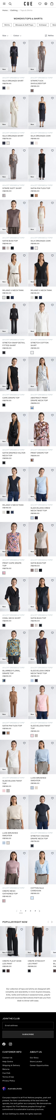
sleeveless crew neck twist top (40, 509)
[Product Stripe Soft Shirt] (14, 164)
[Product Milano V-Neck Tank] (14, 269)
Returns (5, 1069)
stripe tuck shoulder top (38, 82)
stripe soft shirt (12, 188)
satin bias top (10, 241)
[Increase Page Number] (39, 911)
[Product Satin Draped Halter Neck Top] (14, 429)
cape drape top (10, 397)
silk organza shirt (12, 80)
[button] (10, 3)
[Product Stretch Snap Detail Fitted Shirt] (14, 319)
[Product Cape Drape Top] (14, 374)
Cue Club (6, 1073)
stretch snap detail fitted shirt (13, 344)
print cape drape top (12, 564)
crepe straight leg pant (36, 962)
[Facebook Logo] (3, 1044)
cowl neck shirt (11, 618)
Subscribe (28, 1034)
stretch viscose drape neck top (40, 837)
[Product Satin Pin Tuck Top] (14, 702)
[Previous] (3, 57)
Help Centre (7, 1061)
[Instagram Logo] (10, 1044)
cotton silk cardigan (37, 889)
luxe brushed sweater (38, 779)
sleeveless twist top (40, 727)
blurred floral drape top (11, 672)
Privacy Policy (8, 1080)
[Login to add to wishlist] (24, 43)
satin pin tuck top (40, 188)
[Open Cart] (52, 3)
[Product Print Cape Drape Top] (14, 539)
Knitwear (43, 25)
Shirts (7, 25)
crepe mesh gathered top (10, 892)
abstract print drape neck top (39, 399)
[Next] (24, 57)
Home (5, 10)
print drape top (39, 453)
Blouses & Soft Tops (24, 25)
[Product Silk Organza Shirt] (14, 57)
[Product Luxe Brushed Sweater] (14, 812)
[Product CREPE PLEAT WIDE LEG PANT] (12, 941)
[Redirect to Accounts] (46, 3)
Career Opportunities (39, 1065)
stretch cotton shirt (40, 344)
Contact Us (7, 1057)
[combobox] (5, 35)
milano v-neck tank (13, 290)
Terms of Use (8, 1077)
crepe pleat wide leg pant (12, 962)
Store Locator (36, 1061)
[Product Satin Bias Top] (14, 217)
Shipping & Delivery (11, 1065)
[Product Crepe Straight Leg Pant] (38, 941)
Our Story (34, 1057)
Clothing (14, 10)
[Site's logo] (28, 3)
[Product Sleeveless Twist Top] (14, 757)
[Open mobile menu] (4, 3)
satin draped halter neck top (13, 454)
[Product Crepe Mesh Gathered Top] (14, 867)
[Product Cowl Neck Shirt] (14, 594)
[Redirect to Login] (40, 3)
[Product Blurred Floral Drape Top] (14, 646)
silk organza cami (41, 136)
